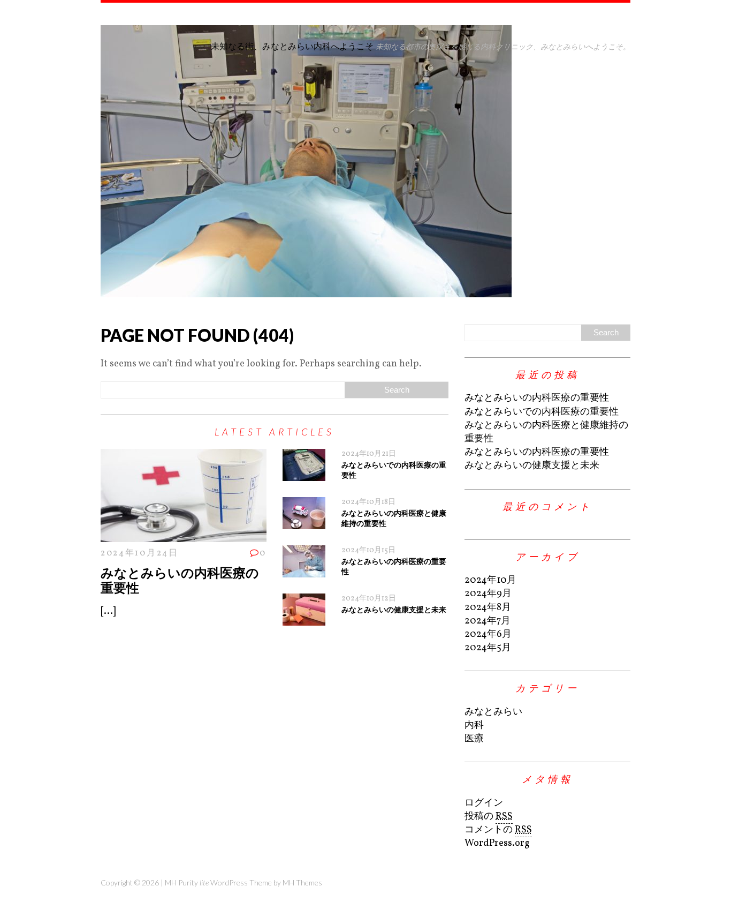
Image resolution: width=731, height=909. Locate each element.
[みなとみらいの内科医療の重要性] (183, 535)
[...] (108, 611)
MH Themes (302, 882)
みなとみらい (493, 712)
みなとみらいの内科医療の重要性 (180, 580)
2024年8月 (488, 607)
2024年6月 (488, 634)
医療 (474, 739)
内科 (474, 725)
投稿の (489, 816)
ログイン (484, 803)
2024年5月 (488, 648)
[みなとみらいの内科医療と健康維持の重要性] (304, 522)
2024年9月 (488, 593)
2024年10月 (490, 580)
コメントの (498, 830)
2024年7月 (488, 621)
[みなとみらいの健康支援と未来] (304, 619)
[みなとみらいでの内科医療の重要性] (304, 474)
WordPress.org (497, 843)
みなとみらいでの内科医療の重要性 (542, 412)
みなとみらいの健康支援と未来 (393, 609)
